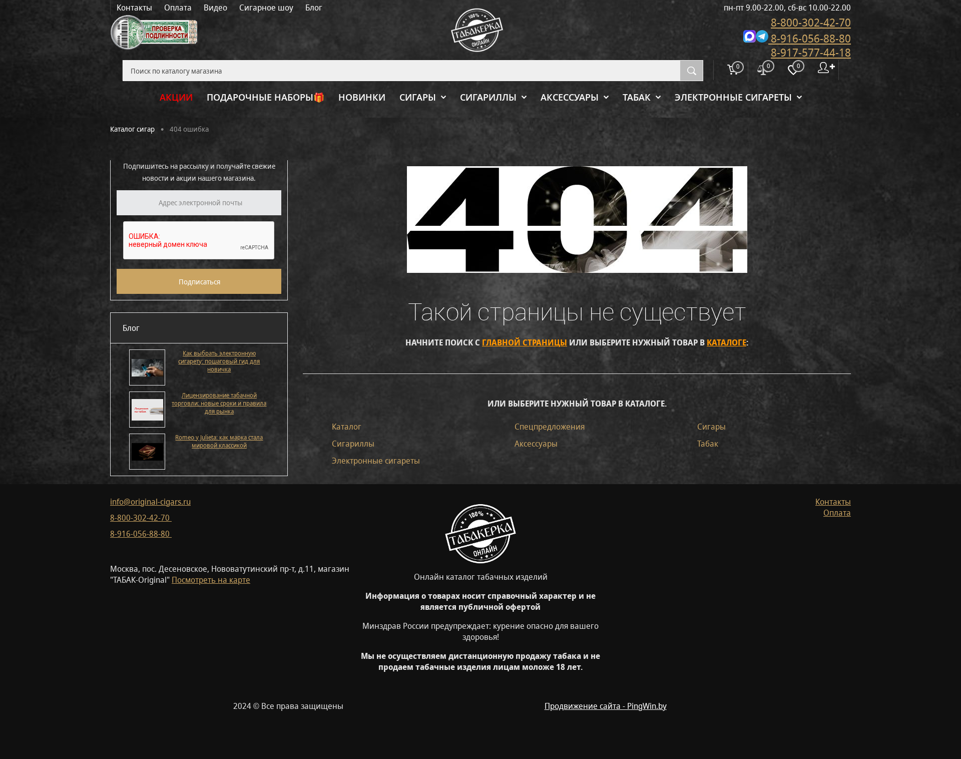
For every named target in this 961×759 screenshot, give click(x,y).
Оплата (178, 7)
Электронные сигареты (376, 460)
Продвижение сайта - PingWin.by (606, 705)
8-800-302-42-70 (811, 22)
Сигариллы (353, 443)
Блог (313, 7)
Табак (707, 443)
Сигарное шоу (266, 7)
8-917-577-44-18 (811, 52)
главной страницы (524, 342)
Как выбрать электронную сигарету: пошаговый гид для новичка (219, 361)
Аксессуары (536, 443)
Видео (215, 7)
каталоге (726, 342)
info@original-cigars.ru (150, 501)
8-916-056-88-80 (809, 38)
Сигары (711, 426)
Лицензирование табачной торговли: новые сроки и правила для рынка (219, 404)
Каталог (346, 426)
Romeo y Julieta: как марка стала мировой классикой (219, 442)
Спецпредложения (550, 426)
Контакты (134, 7)
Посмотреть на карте (211, 579)
